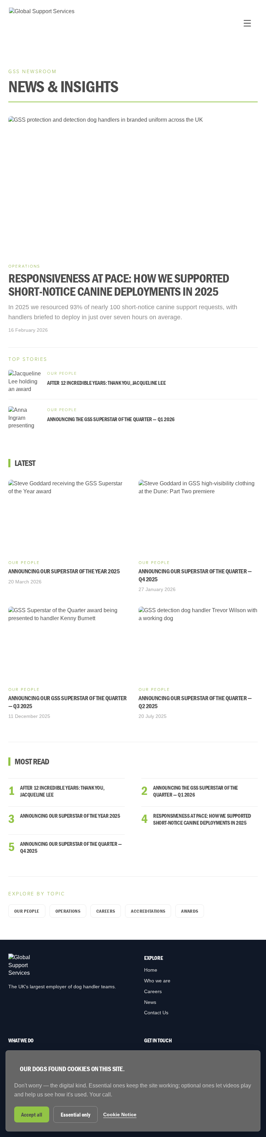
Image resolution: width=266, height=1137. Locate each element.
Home (150, 970)
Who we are (157, 980)
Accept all (31, 1114)
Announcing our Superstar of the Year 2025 (70, 815)
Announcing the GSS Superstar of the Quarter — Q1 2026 (195, 791)
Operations (68, 911)
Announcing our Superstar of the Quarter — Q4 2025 (71, 847)
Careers (105, 911)
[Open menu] (247, 23)
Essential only (75, 1114)
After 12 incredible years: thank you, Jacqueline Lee (62, 791)
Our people (26, 911)
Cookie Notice (119, 1114)
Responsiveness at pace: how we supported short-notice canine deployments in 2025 (202, 819)
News (150, 1002)
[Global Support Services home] (41, 23)
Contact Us (156, 1012)
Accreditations (148, 911)
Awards (189, 911)
